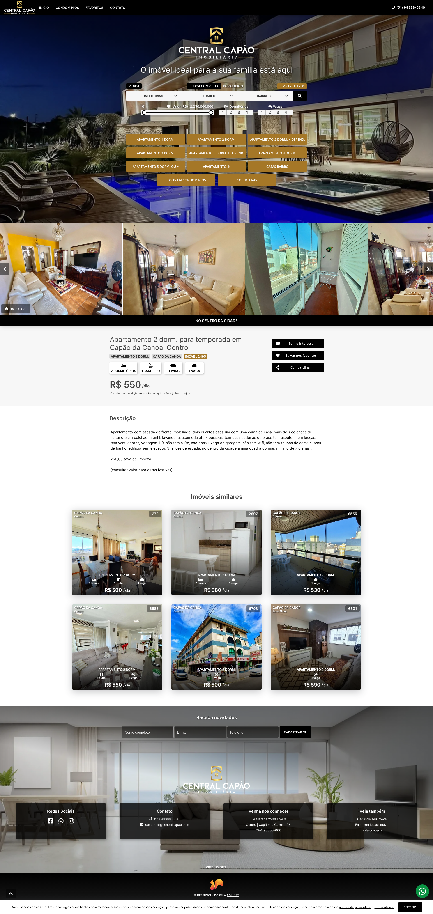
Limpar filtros (292, 86)
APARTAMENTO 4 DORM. (277, 153)
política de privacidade (355, 907)
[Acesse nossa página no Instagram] (71, 821)
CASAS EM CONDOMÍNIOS (186, 180)
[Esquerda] (4, 269)
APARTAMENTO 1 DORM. (156, 139)
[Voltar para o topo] (11, 893)
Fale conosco (372, 830)
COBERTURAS (247, 180)
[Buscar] (300, 96)
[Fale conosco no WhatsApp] (61, 821)
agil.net (233, 895)
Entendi (410, 907)
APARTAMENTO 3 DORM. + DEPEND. (216, 153)
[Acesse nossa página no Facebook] (50, 821)
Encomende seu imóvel (372, 825)
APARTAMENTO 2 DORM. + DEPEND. (277, 139)
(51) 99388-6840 (410, 7)
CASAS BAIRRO (277, 166)
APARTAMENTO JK (216, 166)
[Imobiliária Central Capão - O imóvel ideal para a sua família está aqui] (216, 43)
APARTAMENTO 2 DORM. (216, 139)
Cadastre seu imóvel (372, 819)
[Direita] (428, 269)
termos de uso (384, 907)
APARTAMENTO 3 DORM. (156, 153)
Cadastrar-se (295, 732)
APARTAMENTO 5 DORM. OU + (156, 166)
